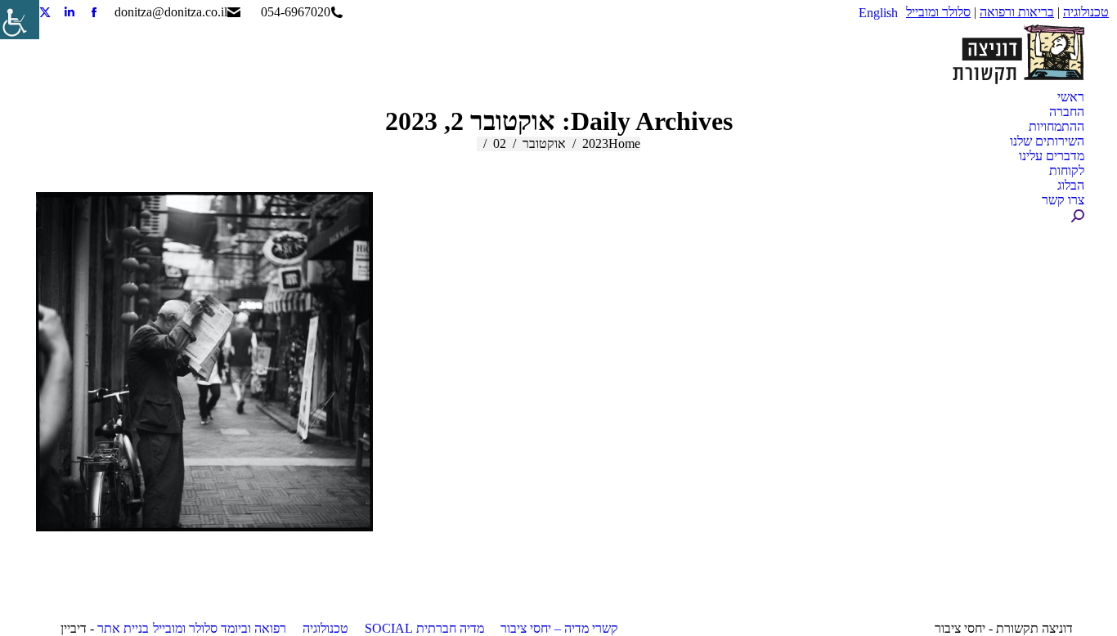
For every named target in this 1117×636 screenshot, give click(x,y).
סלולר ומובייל (938, 12)
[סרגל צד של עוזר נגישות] (19, 19)
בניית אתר (123, 628)
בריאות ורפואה (1017, 12)
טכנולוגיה (1086, 12)
